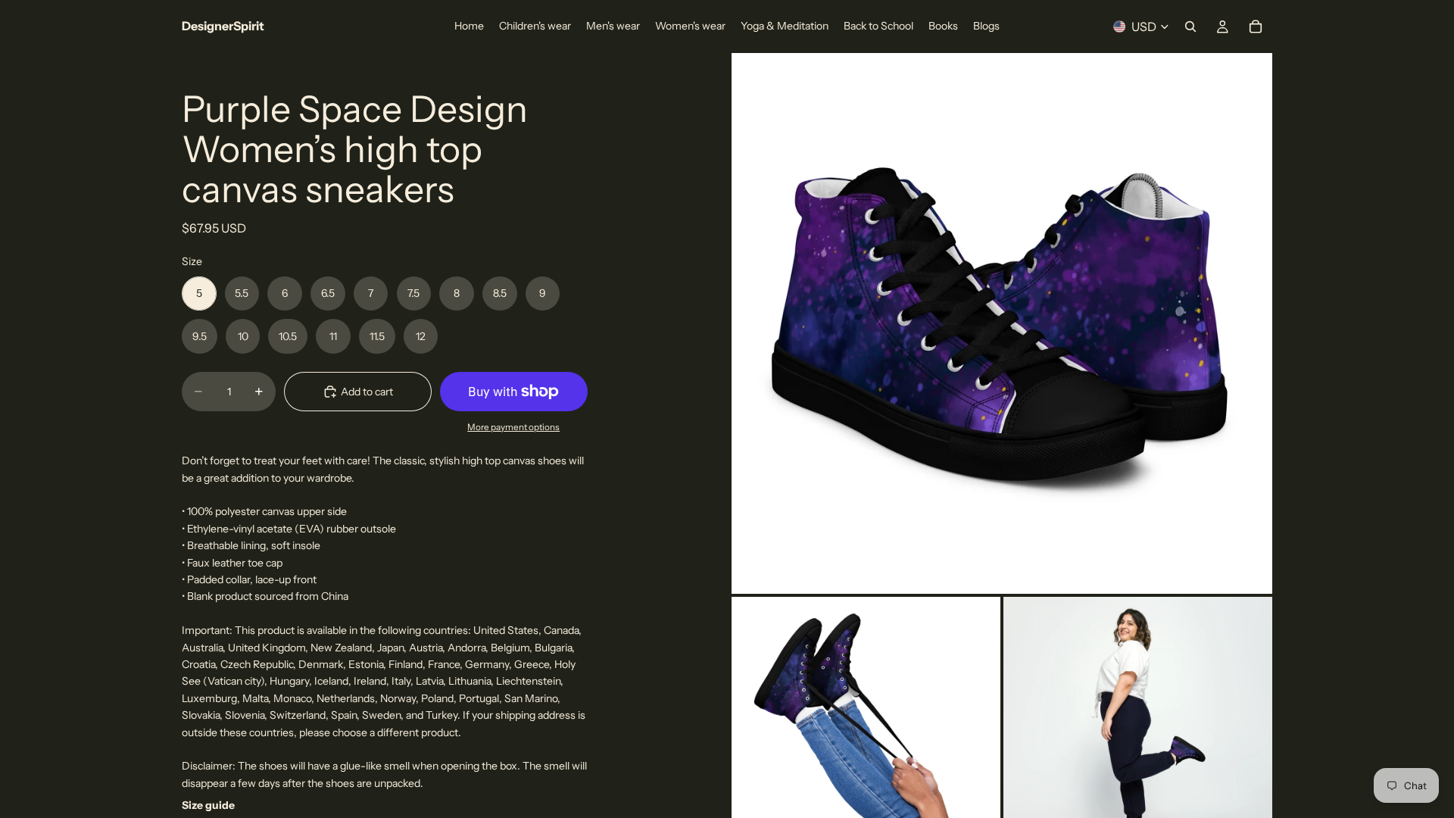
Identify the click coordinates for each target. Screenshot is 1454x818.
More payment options (513, 427)
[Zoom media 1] (1002, 323)
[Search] (1190, 26)
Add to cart (367, 391)
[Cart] (1255, 26)
